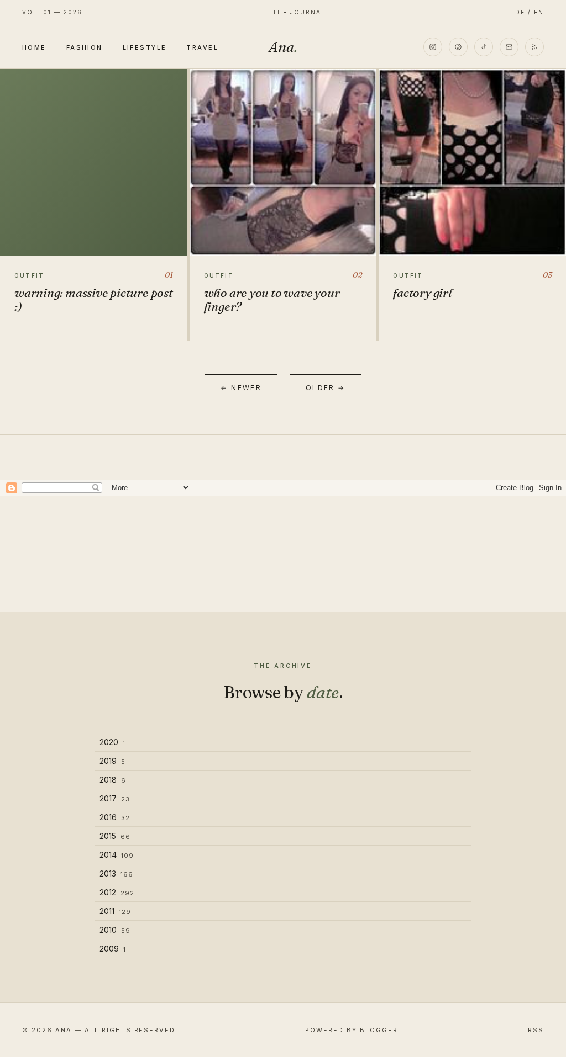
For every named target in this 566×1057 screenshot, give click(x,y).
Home (34, 47)
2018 (112, 779)
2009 (112, 948)
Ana (283, 47)
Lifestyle (145, 47)
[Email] (509, 47)
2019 (112, 761)
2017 (114, 798)
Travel (202, 47)
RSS (536, 1030)
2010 (114, 929)
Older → (325, 388)
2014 (116, 854)
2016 (114, 817)
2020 (112, 742)
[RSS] (534, 47)
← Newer (241, 388)
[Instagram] (432, 47)
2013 (116, 873)
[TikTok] (483, 47)
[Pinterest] (458, 47)
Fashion (84, 47)
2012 (116, 892)
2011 (115, 911)
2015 (114, 836)
